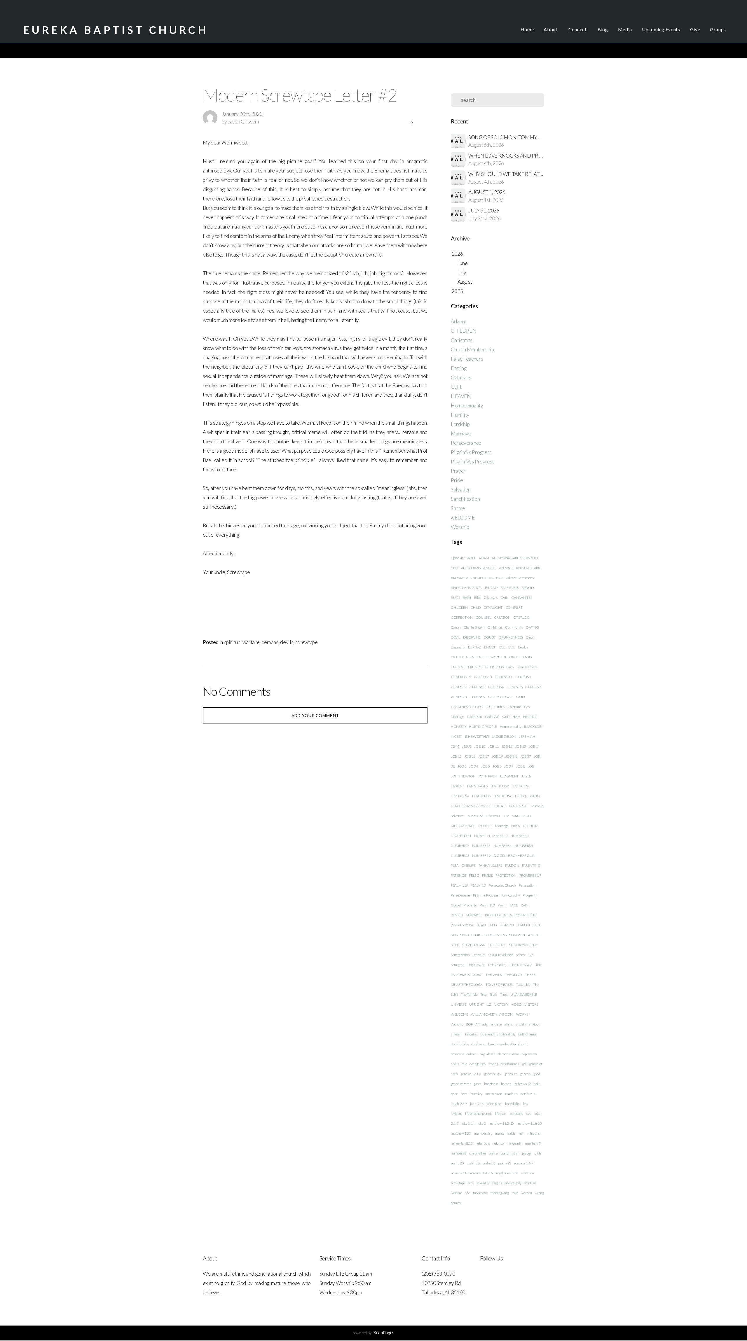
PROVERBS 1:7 (530, 875)
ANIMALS (506, 568)
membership (483, 1133)
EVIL (511, 647)
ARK (537, 568)
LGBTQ (521, 796)
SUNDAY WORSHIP (523, 945)
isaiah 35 (511, 1093)
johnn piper (494, 1103)
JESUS (466, 746)
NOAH (479, 835)
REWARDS (474, 915)
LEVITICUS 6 (502, 796)
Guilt (456, 387)
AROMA (457, 578)
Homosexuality (467, 405)
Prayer (458, 471)
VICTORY (501, 1004)
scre (471, 1183)
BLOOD (527, 587)
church (523, 1044)
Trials (493, 994)
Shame (458, 508)
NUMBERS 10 (497, 835)
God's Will (492, 716)
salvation (527, 1173)
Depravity (458, 647)
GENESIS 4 (496, 687)
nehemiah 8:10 (462, 1143)
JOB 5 (485, 766)
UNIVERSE (458, 1004)
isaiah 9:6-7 (459, 1103)
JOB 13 (520, 746)
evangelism (478, 1064)
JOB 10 (479, 746)
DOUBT (490, 637)
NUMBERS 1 (519, 835)
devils (286, 642)
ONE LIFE (468, 865)
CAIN (504, 597)
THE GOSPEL (497, 964)
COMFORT (514, 607)
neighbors (483, 1143)
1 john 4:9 (458, 558)
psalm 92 (504, 1163)
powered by (373, 1332)
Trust (503, 994)
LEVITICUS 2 (500, 786)
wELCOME (463, 518)
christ (455, 1044)
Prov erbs (470, 905)
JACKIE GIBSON (504, 736)
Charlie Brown (473, 627)
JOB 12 (507, 746)
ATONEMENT (476, 578)
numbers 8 (458, 1153)
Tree (483, 994)
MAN (515, 816)
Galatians (461, 377)
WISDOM (506, 1014)
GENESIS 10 (483, 677)
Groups (718, 29)
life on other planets (478, 1113)
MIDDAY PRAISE (463, 826)
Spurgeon (457, 964)
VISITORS (531, 1004)
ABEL (472, 558)
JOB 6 (497, 766)
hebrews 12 (522, 1084)
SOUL (455, 945)
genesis (525, 1074)
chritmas (477, 1044)
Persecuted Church (502, 885)
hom (464, 1093)
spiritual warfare (242, 642)
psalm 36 (473, 1163)
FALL (480, 657)
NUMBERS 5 (523, 845)
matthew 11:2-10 (501, 1123)
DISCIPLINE (472, 637)
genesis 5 (511, 1074)
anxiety (521, 1024)
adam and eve (492, 1024)
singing (497, 1183)
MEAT (526, 816)
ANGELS (489, 568)
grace (477, 1084)
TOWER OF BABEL (500, 984)
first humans (510, 1064)
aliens (509, 1024)
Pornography (510, 895)
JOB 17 (483, 756)
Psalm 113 (487, 905)
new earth (515, 1143)
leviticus (456, 1113)
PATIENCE (458, 875)
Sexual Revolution (500, 955)
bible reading (489, 1034)
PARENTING (531, 865)
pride (537, 1153)
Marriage (461, 433)
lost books (516, 1113)
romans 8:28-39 (481, 1173)
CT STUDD (521, 617)
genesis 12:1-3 (470, 1074)
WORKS (522, 1014)
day (482, 1054)
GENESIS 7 (533, 687)
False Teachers (467, 359)
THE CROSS (476, 964)
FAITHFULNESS (462, 657)
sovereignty (513, 1183)
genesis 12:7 (493, 1074)
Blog (603, 29)
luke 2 (481, 1123)
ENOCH (490, 647)
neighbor (498, 1143)
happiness (491, 1084)
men (521, 1133)
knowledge (512, 1103)
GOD (520, 697)
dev (464, 1064)
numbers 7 (532, 1143)
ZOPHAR (472, 1024)
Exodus (523, 647)
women (526, 1193)
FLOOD (526, 657)
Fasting (459, 368)
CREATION (502, 617)
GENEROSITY (461, 677)
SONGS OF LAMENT (524, 935)
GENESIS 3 (477, 687)
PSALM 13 (478, 885)
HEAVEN (461, 396)
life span (501, 1113)
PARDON (512, 865)
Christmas (461, 340)
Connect (578, 29)
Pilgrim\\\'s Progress (472, 461)
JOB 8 (520, 766)
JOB (531, 766)
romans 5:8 (459, 1173)
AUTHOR (496, 578)
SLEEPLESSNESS (495, 935)
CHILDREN (463, 331)
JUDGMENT (509, 776)
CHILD (475, 607)
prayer (526, 1153)
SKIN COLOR (470, 935)
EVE (502, 647)
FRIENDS (497, 667)
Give (695, 29)
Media (625, 29)
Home (527, 29)
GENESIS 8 (459, 697)
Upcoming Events (661, 29)
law (525, 1103)
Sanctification (465, 499)
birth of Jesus (527, 1034)
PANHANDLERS (490, 865)
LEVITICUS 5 (481, 796)
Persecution (527, 885)
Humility (460, 415)
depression (529, 1054)
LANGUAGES (477, 786)
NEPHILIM (530, 826)
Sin (531, 955)
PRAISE (487, 875)
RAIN (524, 905)
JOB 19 (497, 756)
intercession (493, 1093)
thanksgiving (500, 1193)
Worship (460, 527)
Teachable (523, 984)
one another (477, 1153)
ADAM (484, 558)
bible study (508, 1034)
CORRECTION (462, 617)
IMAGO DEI (533, 726)
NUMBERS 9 (481, 855)
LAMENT (457, 786)
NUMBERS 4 (502, 845)
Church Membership (472, 349)
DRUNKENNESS (511, 637)
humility (476, 1093)
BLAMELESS (509, 587)
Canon (455, 627)
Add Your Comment (315, 715)
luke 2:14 (467, 1123)
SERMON (507, 925)
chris (465, 1044)
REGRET (457, 915)
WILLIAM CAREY (483, 1014)
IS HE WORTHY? (477, 736)
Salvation (461, 489)
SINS (454, 935)
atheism (456, 1034)
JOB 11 (493, 746)
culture (472, 1054)
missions (533, 1133)
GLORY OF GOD (501, 697)
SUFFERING (497, 945)
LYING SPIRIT (518, 806)
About (551, 29)
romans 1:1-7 (523, 1163)
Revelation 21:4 (462, 925)
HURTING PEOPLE (483, 726)
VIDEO (516, 1004)
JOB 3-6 (511, 756)
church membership (501, 1044)
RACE (513, 905)
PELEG (474, 875)
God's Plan (474, 716)
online (493, 1153)
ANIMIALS (523, 568)
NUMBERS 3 (481, 845)
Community (514, 627)
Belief (467, 597)
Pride (457, 480)
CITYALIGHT (493, 607)
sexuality (483, 1183)
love (528, 1113)
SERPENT (523, 925)
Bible (477, 597)
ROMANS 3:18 (525, 915)
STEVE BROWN (473, 945)
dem (515, 1054)
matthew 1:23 (461, 1133)
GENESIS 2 (459, 687)
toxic (515, 1193)
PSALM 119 (459, 885)
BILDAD (491, 587)
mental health (505, 1133)
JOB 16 (470, 756)
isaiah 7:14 (527, 1093)
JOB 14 (534, 746)
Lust (506, 816)
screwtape (306, 642)
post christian (510, 1153)
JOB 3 (462, 766)
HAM (516, 716)
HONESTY (458, 726)
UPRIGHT (476, 1004)
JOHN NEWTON (463, 776)
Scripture (478, 955)
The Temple (469, 994)
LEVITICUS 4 (460, 796)
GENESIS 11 (503, 677)
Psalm (502, 905)
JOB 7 (508, 766)
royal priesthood (507, 1173)
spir (467, 1193)
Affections (526, 578)
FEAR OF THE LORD (502, 657)
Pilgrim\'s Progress (471, 452)
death (491, 1054)
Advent (458, 321)
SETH (537, 925)
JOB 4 (473, 766)
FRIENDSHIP (477, 667)
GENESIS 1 (523, 677)
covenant (457, 1054)
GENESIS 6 (514, 687)
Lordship (460, 424)
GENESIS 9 (477, 697)
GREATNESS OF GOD (467, 706)
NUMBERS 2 (460, 845)
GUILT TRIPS (495, 706)
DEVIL (455, 637)
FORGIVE (458, 667)
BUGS (455, 597)
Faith (510, 667)
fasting (493, 1064)
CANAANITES (521, 597)
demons (269, 642)
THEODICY (513, 974)
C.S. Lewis (491, 597)
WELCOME (459, 1014)
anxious (534, 1024)
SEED (492, 925)
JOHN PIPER (487, 776)
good (536, 1074)
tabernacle (480, 1193)
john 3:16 (477, 1103)
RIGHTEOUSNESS (498, 915)
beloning (471, 1034)
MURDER (485, 826)
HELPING (530, 716)
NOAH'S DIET (461, 835)
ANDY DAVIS (471, 568)
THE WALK (494, 974)
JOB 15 (456, 756)
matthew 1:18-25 (529, 1123)
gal (524, 1064)
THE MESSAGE (521, 964)
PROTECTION (505, 875)
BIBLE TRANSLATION (466, 587)
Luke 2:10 (493, 816)
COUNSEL (483, 617)
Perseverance (466, 443)
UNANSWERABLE (523, 994)
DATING (532, 627)
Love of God (475, 816)
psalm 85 (488, 1163)
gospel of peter (461, 1084)
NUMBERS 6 (460, 855)
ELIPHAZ (474, 647)
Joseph (526, 776)
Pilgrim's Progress (485, 895)
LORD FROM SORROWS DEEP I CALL (478, 806)
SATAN (481, 925)
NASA (515, 826)
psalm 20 (457, 1163)
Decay (530, 637)
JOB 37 (525, 756)
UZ (489, 1004)
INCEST (456, 736)
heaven (506, 1084)
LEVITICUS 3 (521, 786)
